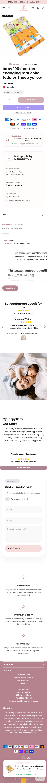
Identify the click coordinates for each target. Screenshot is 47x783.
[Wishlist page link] (32, 8)
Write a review (23, 467)
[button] (3, 8)
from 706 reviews (22, 313)
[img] (23, 310)
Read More (10, 288)
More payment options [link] (24, 113)
